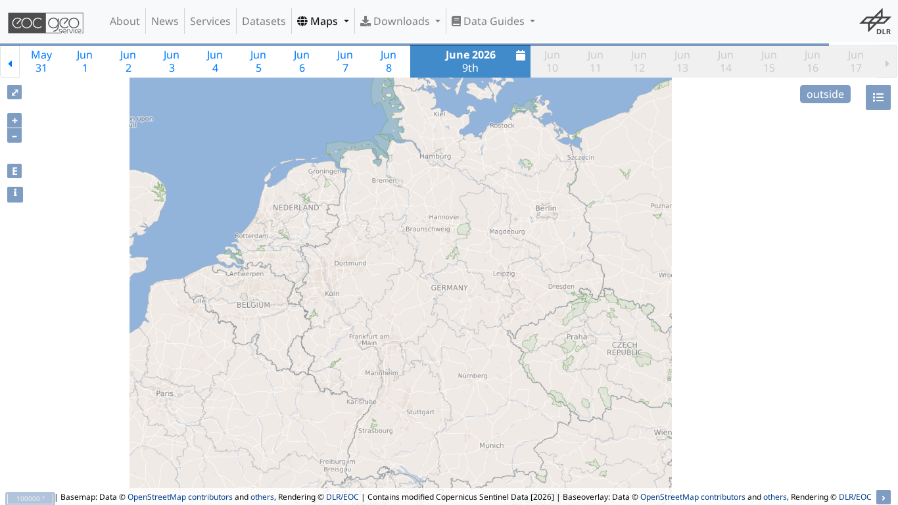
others (262, 496)
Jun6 (302, 61)
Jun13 (682, 61)
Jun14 (726, 61)
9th (471, 61)
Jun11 (595, 61)
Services (210, 21)
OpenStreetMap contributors (180, 496)
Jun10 (552, 61)
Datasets (264, 21)
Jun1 (85, 61)
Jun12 (639, 61)
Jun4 (215, 61)
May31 (41, 61)
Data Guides (494, 21)
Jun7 (345, 61)
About (125, 21)
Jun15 (769, 61)
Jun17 (856, 61)
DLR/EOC (342, 496)
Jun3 (171, 61)
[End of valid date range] (887, 61)
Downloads (402, 21)
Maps (324, 21)
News (165, 21)
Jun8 (388, 61)
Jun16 (812, 61)
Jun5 (258, 61)
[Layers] (878, 97)
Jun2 (128, 61)
